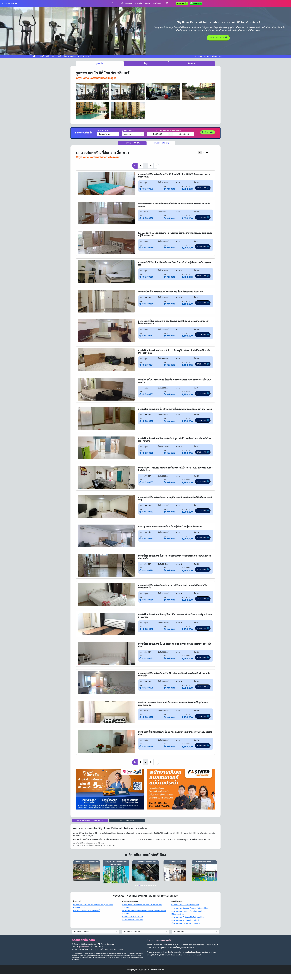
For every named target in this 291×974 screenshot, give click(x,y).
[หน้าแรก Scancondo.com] (112, 3)
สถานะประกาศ (103, 130)
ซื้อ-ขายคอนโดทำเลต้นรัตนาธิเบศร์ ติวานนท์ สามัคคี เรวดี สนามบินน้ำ (144, 912)
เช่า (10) (132, 142)
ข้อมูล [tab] (146, 63)
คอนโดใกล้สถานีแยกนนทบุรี (132, 919)
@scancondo (84, 946)
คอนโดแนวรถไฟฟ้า (81, 931)
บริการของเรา (126, 3)
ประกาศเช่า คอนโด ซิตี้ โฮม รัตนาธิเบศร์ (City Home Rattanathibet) (93, 906)
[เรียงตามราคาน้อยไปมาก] (200, 152)
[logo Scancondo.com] (13, 3)
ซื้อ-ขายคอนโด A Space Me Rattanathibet (188, 917)
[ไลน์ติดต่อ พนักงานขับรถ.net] (196, 3)
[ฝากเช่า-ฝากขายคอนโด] (182, 3)
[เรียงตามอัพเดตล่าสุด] (207, 152)
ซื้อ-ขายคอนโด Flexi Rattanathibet (185, 904)
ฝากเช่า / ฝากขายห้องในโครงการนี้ (86, 910)
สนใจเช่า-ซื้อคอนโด (142, 3)
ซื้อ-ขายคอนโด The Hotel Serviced (185, 920)
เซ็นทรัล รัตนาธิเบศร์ (127, 820)
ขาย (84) (161, 142)
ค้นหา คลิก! (208, 132)
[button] (11, 31)
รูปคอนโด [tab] (99, 63)
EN (167, 3)
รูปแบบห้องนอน (128, 130)
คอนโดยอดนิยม (180, 931)
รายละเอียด (201, 187)
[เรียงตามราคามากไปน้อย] (203, 152)
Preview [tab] (191, 63)
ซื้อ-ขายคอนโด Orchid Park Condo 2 (185, 923)
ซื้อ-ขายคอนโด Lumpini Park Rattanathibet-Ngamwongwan (188, 913)
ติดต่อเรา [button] (157, 3)
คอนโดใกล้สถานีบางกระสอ (132, 916)
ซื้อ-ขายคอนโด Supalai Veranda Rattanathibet (189, 908)
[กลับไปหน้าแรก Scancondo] (34, 56)
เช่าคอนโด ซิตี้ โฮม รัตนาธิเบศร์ (49, 56)
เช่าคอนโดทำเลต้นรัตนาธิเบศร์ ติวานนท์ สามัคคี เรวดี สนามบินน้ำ (142, 906)
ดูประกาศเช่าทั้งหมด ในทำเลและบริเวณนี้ (90, 820)
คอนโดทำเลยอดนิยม (132, 931)
